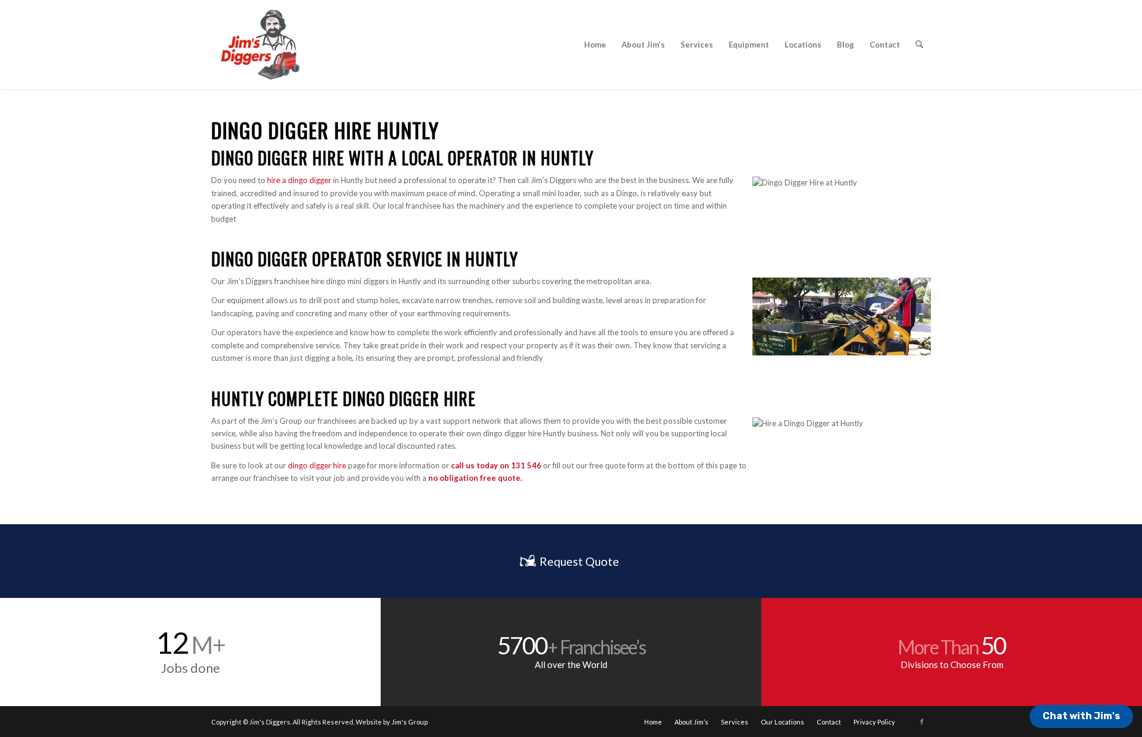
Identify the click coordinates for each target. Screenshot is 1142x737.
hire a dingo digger (299, 180)
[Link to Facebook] (922, 721)
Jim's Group (409, 722)
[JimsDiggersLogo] (259, 44)
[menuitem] (595, 44)
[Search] (919, 44)
